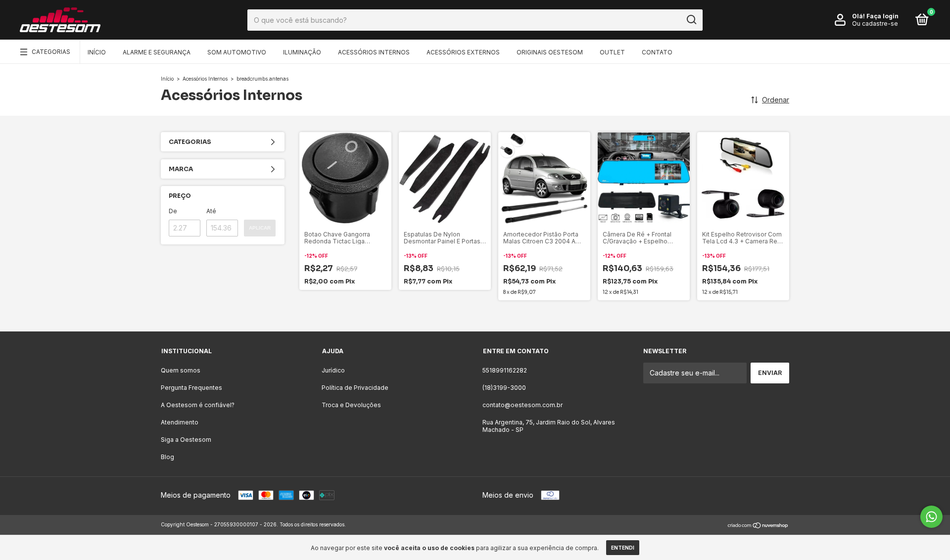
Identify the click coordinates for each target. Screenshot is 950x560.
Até (211, 211)
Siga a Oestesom (186, 439)
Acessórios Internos (374, 52)
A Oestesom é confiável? (198, 405)
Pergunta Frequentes (191, 387)
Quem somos (180, 370)
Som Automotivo (236, 52)
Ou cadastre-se (875, 23)
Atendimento (179, 422)
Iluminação (302, 52)
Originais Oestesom (550, 52)
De (173, 211)
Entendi (622, 548)
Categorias (51, 51)
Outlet (612, 52)
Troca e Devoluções (351, 405)
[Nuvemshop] (758, 525)
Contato (657, 52)
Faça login (882, 16)
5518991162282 (504, 370)
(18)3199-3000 (504, 387)
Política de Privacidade (355, 387)
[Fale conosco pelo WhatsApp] (931, 517)
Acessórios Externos (463, 52)
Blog (167, 457)
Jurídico (333, 370)
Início (97, 52)
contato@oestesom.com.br (522, 405)
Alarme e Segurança (156, 52)
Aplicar (260, 228)
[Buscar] (691, 20)
